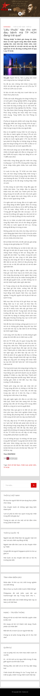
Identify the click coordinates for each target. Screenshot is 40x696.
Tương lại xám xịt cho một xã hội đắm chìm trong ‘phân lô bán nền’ (20, 521)
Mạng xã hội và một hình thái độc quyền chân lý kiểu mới (20, 619)
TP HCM (6, 467)
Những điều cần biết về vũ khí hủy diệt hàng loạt (20, 667)
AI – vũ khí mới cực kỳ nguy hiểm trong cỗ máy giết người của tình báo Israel (20, 660)
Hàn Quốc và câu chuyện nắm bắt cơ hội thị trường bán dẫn (20, 559)
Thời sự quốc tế (11, 533)
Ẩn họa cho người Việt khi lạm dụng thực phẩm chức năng (20, 501)
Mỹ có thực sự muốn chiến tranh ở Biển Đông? (20, 589)
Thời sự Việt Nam (12, 496)
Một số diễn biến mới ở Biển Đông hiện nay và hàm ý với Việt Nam (20, 601)
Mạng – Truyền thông (14, 613)
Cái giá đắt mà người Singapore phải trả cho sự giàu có (20, 552)
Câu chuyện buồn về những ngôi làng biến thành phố (20, 508)
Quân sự (8, 648)
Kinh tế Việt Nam (14, 465)
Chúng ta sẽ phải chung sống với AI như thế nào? (20, 636)
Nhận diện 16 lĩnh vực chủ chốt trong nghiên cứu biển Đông (20, 583)
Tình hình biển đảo (13, 577)
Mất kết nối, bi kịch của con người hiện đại (18, 631)
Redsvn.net (25, 692)
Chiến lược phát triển (28, 465)
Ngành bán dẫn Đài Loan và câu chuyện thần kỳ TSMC (20, 545)
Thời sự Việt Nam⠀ (19, 27)
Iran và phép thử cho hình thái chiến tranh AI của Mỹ (20, 654)
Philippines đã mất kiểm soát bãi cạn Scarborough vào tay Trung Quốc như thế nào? (20, 594)
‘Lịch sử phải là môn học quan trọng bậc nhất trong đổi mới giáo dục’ (20, 515)
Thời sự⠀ (29, 27)
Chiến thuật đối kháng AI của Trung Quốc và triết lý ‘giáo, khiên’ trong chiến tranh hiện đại (20, 673)
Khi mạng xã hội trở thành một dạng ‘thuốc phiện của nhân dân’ (20, 625)
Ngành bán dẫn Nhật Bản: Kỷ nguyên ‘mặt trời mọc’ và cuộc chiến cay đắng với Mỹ (20, 539)
